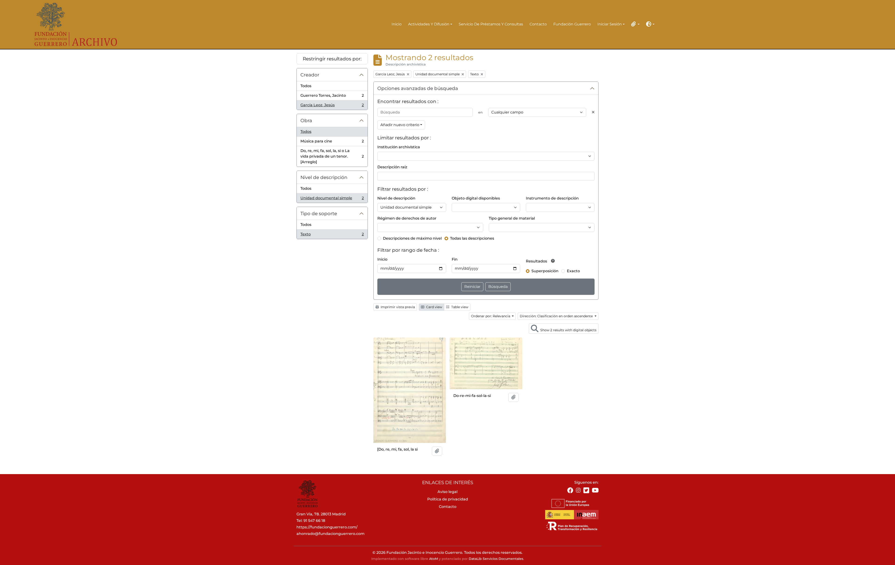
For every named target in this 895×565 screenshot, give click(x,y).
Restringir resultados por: (332, 59)
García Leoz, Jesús (332, 106)
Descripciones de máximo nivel (412, 238)
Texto (332, 235)
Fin (455, 259)
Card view (433, 307)
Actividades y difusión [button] (428, 24)
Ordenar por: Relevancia (491, 316)
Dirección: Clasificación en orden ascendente (557, 316)
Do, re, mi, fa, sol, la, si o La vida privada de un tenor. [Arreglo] (332, 156)
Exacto (573, 271)
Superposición (544, 271)
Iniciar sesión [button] (609, 24)
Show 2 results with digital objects (567, 330)
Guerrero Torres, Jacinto (332, 96)
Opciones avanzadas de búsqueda (417, 88)
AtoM (433, 559)
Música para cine (332, 142)
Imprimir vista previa (397, 307)
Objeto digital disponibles (476, 198)
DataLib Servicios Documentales (496, 559)
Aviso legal (447, 491)
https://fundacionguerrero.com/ (327, 527)
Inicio (397, 24)
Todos (305, 86)
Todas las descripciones (472, 238)
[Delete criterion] (593, 112)
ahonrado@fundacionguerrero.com (330, 533)
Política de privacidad (447, 499)
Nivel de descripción (324, 177)
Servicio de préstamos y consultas (491, 24)
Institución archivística (398, 147)
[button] (634, 24)
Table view (459, 307)
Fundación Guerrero (572, 24)
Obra (306, 120)
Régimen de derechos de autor (407, 218)
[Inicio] (73, 24)
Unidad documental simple (332, 199)
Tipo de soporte (318, 213)
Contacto (538, 24)
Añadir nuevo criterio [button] (399, 125)
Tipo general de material (512, 218)
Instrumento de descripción (552, 198)
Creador (309, 75)
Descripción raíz (392, 167)
